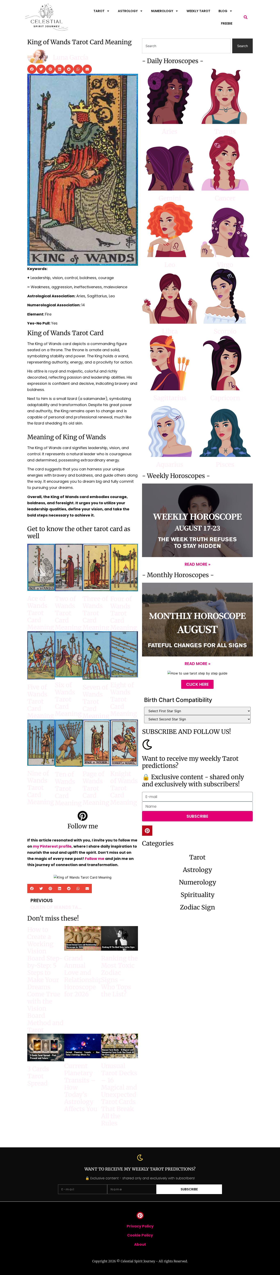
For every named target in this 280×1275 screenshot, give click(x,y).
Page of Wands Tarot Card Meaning (96, 788)
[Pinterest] (147, 830)
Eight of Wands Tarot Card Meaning (123, 699)
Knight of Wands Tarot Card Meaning (124, 788)
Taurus (225, 131)
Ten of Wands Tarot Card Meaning (68, 788)
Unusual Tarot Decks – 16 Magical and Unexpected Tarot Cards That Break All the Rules (119, 1094)
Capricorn (225, 398)
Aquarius (169, 464)
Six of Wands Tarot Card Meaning (68, 699)
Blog (223, 11)
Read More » (197, 564)
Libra (170, 331)
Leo (169, 265)
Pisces (225, 464)
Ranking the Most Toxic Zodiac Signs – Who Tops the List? (119, 976)
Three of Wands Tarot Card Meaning (96, 613)
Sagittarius (169, 398)
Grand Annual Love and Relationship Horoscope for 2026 (83, 976)
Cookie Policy (140, 1235)
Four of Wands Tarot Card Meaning (123, 613)
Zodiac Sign (197, 907)
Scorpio (225, 331)
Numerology (162, 11)
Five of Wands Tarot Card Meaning (40, 701)
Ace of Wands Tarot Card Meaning (40, 613)
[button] (245, 17)
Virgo (225, 265)
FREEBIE (226, 23)
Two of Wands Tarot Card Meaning (68, 613)
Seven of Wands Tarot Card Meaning (96, 701)
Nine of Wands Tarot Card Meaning (40, 787)
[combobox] (186, 46)
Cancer (225, 198)
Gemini (170, 198)
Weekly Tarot (198, 11)
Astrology (128, 11)
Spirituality (197, 895)
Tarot (99, 11)
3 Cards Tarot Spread (38, 1076)
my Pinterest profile (52, 846)
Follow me (94, 858)
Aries (170, 131)
